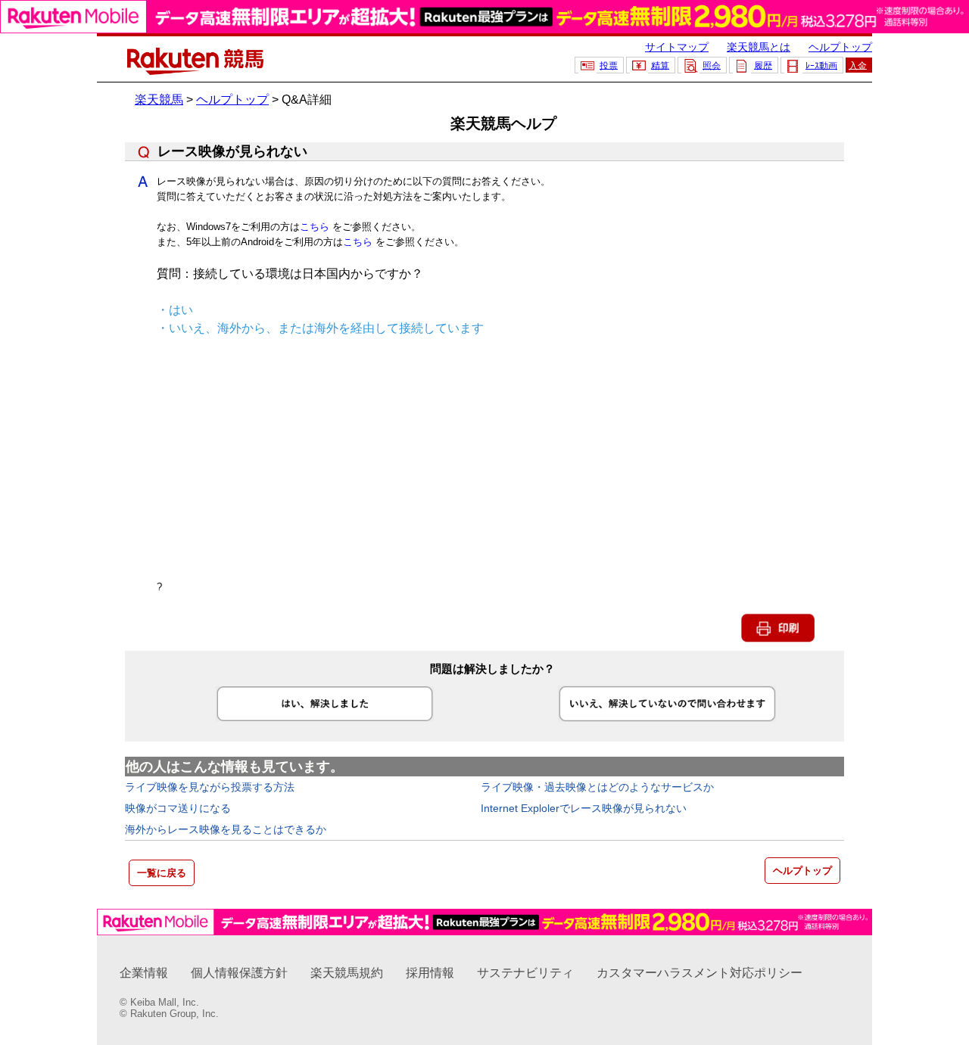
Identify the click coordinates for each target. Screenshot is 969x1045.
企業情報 (144, 972)
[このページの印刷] (778, 639)
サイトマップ (677, 47)
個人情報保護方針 (239, 972)
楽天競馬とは (758, 47)
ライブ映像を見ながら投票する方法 (209, 787)
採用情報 (430, 972)
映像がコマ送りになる (178, 808)
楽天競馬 (159, 99)
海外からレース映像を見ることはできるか (225, 829)
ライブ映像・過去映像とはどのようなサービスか (597, 787)
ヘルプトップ (840, 47)
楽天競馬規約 (346, 972)
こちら (314, 226)
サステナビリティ (525, 972)
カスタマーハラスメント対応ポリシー (699, 972)
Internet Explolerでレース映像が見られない (584, 808)
